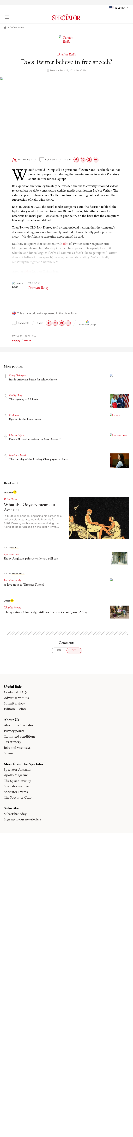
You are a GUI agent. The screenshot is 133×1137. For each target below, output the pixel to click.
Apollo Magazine (16, 775)
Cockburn (14, 415)
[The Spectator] (66, 17)
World (27, 340)
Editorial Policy (15, 709)
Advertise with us (16, 698)
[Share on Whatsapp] (89, 159)
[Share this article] (95, 159)
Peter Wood (11, 499)
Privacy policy (14, 731)
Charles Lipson (16, 435)
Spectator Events (16, 792)
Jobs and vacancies (17, 748)
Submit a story (14, 703)
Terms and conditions (19, 736)
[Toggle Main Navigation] (19, 17)
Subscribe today (15, 814)
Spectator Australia (17, 769)
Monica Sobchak (17, 455)
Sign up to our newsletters (22, 819)
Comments (51, 159)
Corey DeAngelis (17, 375)
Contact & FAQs (15, 692)
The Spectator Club (17, 797)
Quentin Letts (12, 554)
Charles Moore (12, 607)
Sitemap (10, 753)
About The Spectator (18, 725)
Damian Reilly (38, 288)
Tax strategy (12, 742)
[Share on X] (82, 159)
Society (16, 340)
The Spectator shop (17, 781)
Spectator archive (16, 786)
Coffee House (17, 27)
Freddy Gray (15, 395)
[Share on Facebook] (76, 159)
